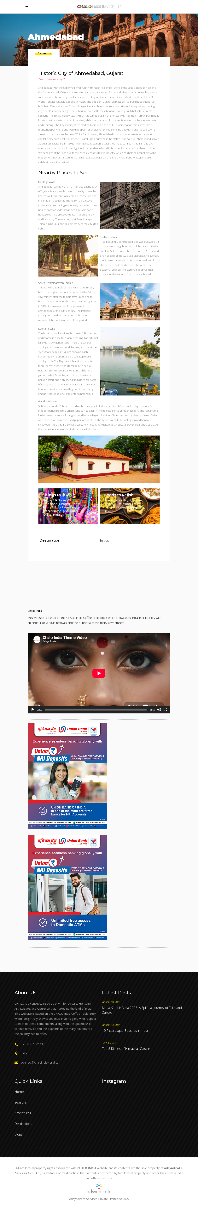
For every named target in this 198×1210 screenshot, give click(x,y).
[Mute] (159, 709)
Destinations (23, 1123)
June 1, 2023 (109, 1043)
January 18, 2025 (111, 1002)
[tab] (44, 53)
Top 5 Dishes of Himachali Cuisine (126, 1048)
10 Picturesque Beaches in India (125, 1030)
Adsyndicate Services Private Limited (94, 1199)
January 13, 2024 (111, 1025)
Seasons (21, 1102)
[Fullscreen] (165, 709)
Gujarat (104, 540)
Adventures (23, 1113)
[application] (99, 673)
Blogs (18, 1134)
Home (19, 1091)
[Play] (33, 709)
